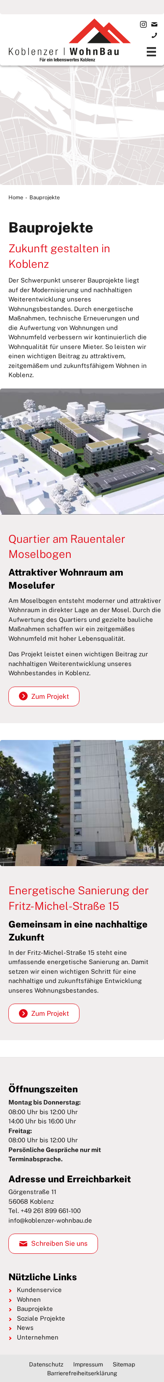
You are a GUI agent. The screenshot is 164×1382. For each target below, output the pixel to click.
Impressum (88, 1364)
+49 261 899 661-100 (51, 1210)
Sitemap (124, 1364)
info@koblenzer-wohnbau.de (50, 1220)
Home (15, 197)
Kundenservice (39, 1289)
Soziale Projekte (41, 1318)
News (25, 1327)
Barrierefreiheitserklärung (82, 1373)
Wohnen (29, 1299)
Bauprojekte (35, 1308)
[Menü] (151, 51)
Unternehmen (37, 1337)
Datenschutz (46, 1364)
